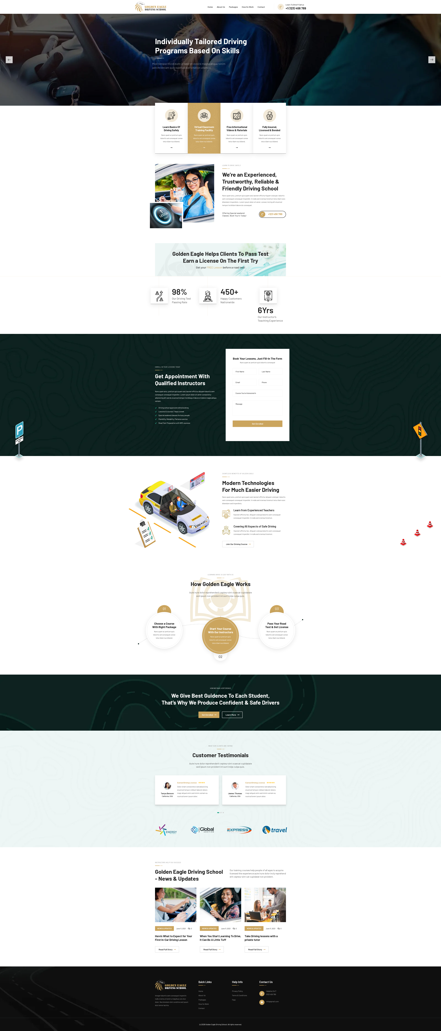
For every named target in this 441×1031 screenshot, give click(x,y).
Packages (233, 7)
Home (210, 7)
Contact (261, 7)
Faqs (234, 1000)
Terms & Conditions (239, 995)
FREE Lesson (214, 267)
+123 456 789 (275, 213)
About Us (221, 7)
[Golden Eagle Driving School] (150, 7)
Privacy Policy (237, 991)
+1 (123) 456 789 (296, 8)
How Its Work (248, 7)
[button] (9, 59)
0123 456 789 (271, 994)
